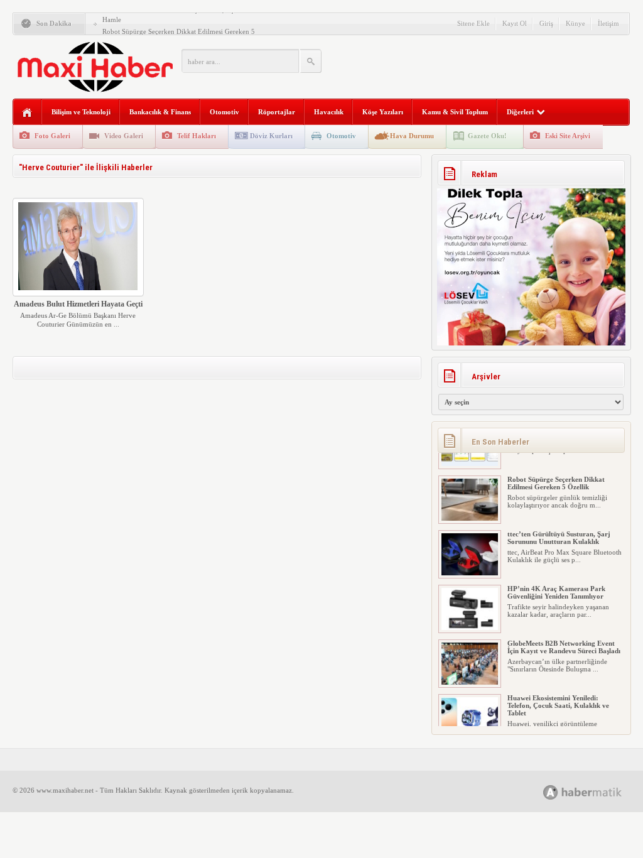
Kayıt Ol (514, 23)
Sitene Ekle (473, 23)
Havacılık (328, 112)
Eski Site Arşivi (567, 135)
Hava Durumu (412, 135)
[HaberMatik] (596, 791)
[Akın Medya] (550, 792)
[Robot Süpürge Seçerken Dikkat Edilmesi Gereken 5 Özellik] (469, 501)
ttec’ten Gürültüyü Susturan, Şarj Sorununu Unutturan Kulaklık (558, 521)
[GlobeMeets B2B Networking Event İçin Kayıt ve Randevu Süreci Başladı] (469, 665)
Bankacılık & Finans (160, 112)
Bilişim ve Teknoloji (81, 112)
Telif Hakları (196, 135)
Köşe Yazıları (382, 112)
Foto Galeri (52, 135)
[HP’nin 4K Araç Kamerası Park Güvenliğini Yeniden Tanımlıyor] (469, 611)
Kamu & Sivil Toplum (455, 112)
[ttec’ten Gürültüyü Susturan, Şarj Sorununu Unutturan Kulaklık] (469, 556)
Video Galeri (123, 135)
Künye (575, 23)
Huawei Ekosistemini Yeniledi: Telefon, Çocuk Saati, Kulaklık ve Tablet (558, 689)
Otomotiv (224, 112)
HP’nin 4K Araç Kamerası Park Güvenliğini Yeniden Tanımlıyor (556, 576)
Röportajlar (276, 112)
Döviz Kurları (271, 135)
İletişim (608, 23)
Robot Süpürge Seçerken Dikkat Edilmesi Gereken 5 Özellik (556, 466)
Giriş (546, 23)
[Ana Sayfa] (27, 112)
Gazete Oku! (487, 135)
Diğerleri (520, 112)
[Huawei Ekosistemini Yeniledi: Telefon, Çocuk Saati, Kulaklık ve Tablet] (469, 720)
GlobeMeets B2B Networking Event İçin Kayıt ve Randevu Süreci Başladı (563, 630)
